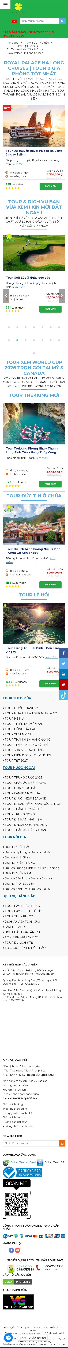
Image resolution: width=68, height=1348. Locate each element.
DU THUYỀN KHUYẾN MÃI (22, 49)
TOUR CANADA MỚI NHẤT (23, 793)
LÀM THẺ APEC (15, 927)
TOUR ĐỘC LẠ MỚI (46, 803)
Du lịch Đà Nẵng (47, 868)
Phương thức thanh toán (18, 1126)
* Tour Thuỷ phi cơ (35, 1070)
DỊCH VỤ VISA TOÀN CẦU (22, 921)
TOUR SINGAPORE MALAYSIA (26, 824)
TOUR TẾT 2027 (16, 760)
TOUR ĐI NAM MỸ (17, 803)
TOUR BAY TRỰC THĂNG (22, 906)
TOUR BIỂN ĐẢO (17, 755)
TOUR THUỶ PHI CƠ (19, 916)
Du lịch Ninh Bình (17, 857)
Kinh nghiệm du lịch (15, 1080)
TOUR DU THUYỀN (37, 42)
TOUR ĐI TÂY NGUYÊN (19, 883)
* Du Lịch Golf (11, 1066)
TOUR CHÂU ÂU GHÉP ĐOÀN (25, 782)
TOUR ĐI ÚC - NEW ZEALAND (25, 798)
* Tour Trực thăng (13, 1070)
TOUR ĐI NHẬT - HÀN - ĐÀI (24, 819)
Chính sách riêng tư (14, 1104)
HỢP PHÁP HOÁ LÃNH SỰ (23, 932)
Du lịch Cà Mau (41, 878)
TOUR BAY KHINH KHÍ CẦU (24, 911)
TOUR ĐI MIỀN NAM (17, 873)
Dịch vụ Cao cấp (37, 1080)
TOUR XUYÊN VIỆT (18, 734)
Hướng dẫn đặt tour (15, 1121)
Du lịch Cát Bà (41, 852)
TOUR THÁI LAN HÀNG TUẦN (25, 830)
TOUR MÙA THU (16, 713)
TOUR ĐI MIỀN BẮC (16, 847)
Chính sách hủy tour (15, 1117)
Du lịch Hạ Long (16, 852)
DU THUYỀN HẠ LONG (20, 46)
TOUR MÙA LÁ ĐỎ (44, 713)
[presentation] (6, 296)
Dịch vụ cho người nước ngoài (21, 1094)
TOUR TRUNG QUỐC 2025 (23, 777)
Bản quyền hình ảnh (15, 1113)
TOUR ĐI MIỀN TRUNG (19, 862)
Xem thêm (18, 164)
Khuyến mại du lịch (14, 1089)
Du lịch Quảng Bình (19, 868)
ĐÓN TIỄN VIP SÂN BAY (21, 937)
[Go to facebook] (8, 1337)
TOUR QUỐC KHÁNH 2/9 (22, 708)
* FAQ (31, 1113)
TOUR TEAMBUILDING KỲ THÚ (26, 744)
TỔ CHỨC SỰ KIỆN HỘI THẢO (25, 948)
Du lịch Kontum (16, 889)
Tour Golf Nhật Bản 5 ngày (47, 277)
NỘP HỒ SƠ (24, 1266)
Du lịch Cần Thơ (16, 878)
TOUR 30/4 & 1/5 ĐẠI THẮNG (24, 750)
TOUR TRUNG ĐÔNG (20, 814)
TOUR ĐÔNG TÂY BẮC (20, 729)
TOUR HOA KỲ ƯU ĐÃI (20, 788)
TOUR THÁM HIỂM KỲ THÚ (24, 809)
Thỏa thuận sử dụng (15, 1108)
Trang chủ (12, 42)
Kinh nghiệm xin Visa (15, 1085)
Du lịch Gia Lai (40, 889)
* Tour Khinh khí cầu (14, 1075)
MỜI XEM (50, 186)
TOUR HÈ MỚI (15, 718)
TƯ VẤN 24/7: (28, 34)
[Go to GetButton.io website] (8, 1344)
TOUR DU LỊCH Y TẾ (19, 942)
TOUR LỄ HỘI (41, 755)
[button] (9, 327)
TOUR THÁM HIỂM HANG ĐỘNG (27, 739)
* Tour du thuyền (30, 1066)
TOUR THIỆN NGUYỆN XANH (25, 724)
